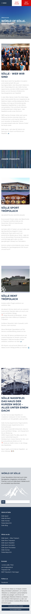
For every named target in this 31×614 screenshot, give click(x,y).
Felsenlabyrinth (6, 523)
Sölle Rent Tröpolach (8, 540)
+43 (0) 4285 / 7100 (7, 565)
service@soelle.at (7, 567)
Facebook (4, 582)
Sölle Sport (4, 516)
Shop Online (16, 3)
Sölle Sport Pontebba (8, 547)
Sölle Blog (4, 525)
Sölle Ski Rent (5, 518)
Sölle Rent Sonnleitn (8, 545)
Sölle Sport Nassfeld (7, 543)
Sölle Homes (5, 521)
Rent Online (26, 3)
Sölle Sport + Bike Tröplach (10, 538)
